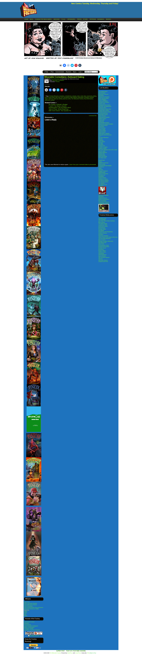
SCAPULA (101, 167)
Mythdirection (101, 155)
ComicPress (78, 653)
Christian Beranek (54, 96)
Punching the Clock (103, 245)
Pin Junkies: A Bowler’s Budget (58, 104)
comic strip (83, 96)
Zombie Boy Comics (103, 203)
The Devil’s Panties (103, 180)
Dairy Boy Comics (103, 114)
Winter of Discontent (29, 627)
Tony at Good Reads (29, 607)
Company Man (102, 107)
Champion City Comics (104, 105)
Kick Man (100, 144)
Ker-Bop (100, 143)
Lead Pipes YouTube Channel (32, 630)
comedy (74, 96)
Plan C (100, 161)
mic (62, 97)
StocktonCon (101, 175)
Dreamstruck (101, 227)
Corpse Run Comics (103, 110)
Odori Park (101, 244)
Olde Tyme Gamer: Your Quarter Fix (60, 110)
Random (68, 72)
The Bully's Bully (102, 223)
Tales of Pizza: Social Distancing (58, 109)
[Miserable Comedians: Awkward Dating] (71, 59)
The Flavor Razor (103, 125)
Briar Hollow (101, 222)
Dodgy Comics (102, 118)
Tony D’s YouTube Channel (76, 651)
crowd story (89, 96)
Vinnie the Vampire (103, 195)
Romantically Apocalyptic (105, 165)
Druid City (101, 121)
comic (78, 96)
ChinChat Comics (103, 226)
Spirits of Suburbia (103, 173)
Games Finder (102, 130)
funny (46, 97)
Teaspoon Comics (103, 179)
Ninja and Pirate (102, 156)
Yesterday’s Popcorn (103, 202)
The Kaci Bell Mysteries (104, 238)
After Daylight (101, 219)
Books (108, 19)
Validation (26, 623)
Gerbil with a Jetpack (103, 133)
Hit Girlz (100, 139)
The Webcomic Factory (28, 10)
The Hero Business (103, 137)
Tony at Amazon (39, 607)
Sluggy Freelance (103, 171)
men (59, 97)
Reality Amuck (102, 248)
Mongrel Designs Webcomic (105, 241)
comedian (61, 96)
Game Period (101, 132)
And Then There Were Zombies (106, 221)
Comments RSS (93, 115)
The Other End (102, 158)
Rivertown (101, 249)
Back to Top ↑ (93, 653)
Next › (75, 72)
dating (94, 96)
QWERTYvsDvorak (103, 163)
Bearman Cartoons (103, 94)
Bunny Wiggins (102, 99)
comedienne (68, 96)
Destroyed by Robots (103, 117)
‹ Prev (52, 72)
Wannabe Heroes (103, 260)
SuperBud (101, 176)
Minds (25, 615)
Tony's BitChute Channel (30, 604)
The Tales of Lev (102, 184)
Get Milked (101, 230)
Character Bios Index (43, 19)
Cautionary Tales (102, 225)
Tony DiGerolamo (55, 79)
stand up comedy (57, 98)
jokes (53, 97)
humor (49, 97)
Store (85, 19)
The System (101, 183)
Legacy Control (102, 148)
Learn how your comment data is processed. (82, 164)
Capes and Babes (103, 101)
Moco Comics (102, 240)
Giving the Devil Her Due (104, 135)
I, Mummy (100, 140)
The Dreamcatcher (103, 182)
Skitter (100, 168)
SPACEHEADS (102, 254)
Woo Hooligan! (102, 200)
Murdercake (101, 154)
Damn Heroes (102, 116)
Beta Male (101, 95)
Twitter (25, 611)
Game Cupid (101, 129)
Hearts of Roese (102, 233)
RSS (88, 653)
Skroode (100, 169)
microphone (66, 97)
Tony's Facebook (28, 606)
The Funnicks (27, 624)
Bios (32, 19)
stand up (50, 98)
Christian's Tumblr (28, 628)
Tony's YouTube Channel (30, 603)
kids (56, 97)
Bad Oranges (101, 93)
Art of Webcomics (103, 91)
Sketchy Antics (102, 252)
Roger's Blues (102, 250)
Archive (57, 19)
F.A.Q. (64, 19)
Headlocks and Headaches (105, 231)
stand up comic (67, 98)
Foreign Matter (102, 229)
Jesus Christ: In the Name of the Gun (108, 237)
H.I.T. (99, 136)
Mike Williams (74, 97)
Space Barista (102, 256)
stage (46, 98)
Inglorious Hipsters (103, 235)
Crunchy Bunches (103, 113)
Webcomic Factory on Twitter (31, 609)
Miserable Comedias (83, 97)
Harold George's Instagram (31, 626)
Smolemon (101, 253)
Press (79, 19)
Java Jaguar (101, 141)
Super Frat (26, 602)
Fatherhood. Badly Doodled (105, 124)
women (53, 100)
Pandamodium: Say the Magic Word (60, 107)
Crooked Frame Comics (104, 112)
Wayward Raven (102, 198)
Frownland (101, 126)
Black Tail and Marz (103, 98)
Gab (25, 614)
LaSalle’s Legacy (103, 147)
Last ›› (81, 72)
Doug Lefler (101, 120)
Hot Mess (100, 234)
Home (26, 19)
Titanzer (100, 259)
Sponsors (71, 19)
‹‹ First (46, 72)
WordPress (70, 653)
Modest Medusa (102, 152)
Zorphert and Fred (103, 261)
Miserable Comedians (58, 80)
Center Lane (101, 103)
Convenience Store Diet (104, 109)
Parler (25, 613)
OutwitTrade (101, 160)
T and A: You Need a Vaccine (57, 106)
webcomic (47, 100)
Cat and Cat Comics (103, 102)
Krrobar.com (101, 145)
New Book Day (102, 242)
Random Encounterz (103, 246)
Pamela (58, 81)
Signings (101, 19)
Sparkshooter (101, 172)
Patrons (93, 19)
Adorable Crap (102, 218)
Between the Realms (103, 97)
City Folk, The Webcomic (104, 106)
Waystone (101, 196)
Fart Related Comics (29, 622)
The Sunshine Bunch (103, 257)
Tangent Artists (102, 177)
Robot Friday (101, 164)
